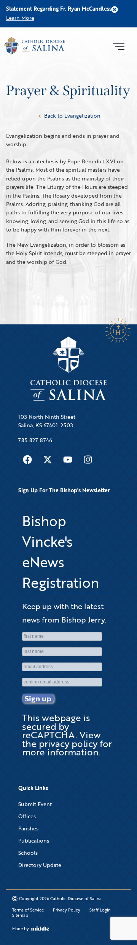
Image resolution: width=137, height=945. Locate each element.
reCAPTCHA (48, 734)
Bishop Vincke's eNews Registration (60, 552)
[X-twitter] (47, 459)
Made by (20, 929)
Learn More (20, 18)
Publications (33, 840)
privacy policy (68, 743)
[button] (118, 45)
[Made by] (40, 928)
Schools (28, 853)
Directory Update (39, 865)
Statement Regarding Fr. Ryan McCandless (59, 9)
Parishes (28, 828)
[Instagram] (88, 459)
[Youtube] (68, 459)
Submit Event (35, 804)
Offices (27, 816)
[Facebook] (27, 459)
